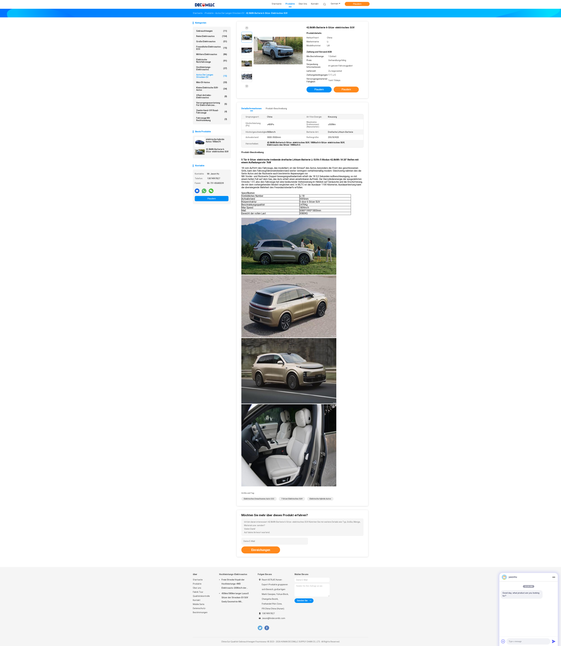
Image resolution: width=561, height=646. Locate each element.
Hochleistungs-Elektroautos (211, 68)
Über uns (197, 588)
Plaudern (357, 4)
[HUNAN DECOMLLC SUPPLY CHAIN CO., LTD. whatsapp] (204, 190)
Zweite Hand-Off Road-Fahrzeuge (211, 111)
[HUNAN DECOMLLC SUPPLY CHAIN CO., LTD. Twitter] (260, 628)
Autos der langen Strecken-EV (211, 76)
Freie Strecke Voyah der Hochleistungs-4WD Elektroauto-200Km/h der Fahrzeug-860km (233, 584)
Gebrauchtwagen (211, 31)
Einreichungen (260, 550)
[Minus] (553, 577)
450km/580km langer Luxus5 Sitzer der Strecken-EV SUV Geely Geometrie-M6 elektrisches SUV (235, 598)
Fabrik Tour (198, 592)
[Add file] (503, 641)
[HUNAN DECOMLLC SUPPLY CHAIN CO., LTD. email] (197, 190)
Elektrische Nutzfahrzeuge (211, 60)
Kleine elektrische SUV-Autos (211, 88)
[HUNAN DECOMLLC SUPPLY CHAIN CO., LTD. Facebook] (266, 628)
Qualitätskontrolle (201, 596)
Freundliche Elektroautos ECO (211, 48)
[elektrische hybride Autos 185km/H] (200, 142)
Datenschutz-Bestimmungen (200, 610)
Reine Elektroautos (211, 36)
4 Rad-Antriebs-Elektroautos (211, 96)
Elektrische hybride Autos (320, 499)
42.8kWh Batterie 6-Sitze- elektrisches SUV (217, 150)
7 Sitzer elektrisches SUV (292, 499)
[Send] (553, 641)
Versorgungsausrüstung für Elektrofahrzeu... (211, 104)
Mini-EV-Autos (211, 82)
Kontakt (196, 600)
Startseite (198, 580)
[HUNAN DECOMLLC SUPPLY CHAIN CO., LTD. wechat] (211, 190)
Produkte (197, 584)
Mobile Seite (198, 604)
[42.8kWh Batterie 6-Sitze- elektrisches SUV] (200, 152)
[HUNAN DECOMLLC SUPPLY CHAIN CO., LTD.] (204, 4)
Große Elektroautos (211, 41)
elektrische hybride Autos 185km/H (215, 140)
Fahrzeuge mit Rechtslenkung (211, 119)
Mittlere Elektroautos (211, 54)
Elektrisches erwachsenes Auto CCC (259, 499)
